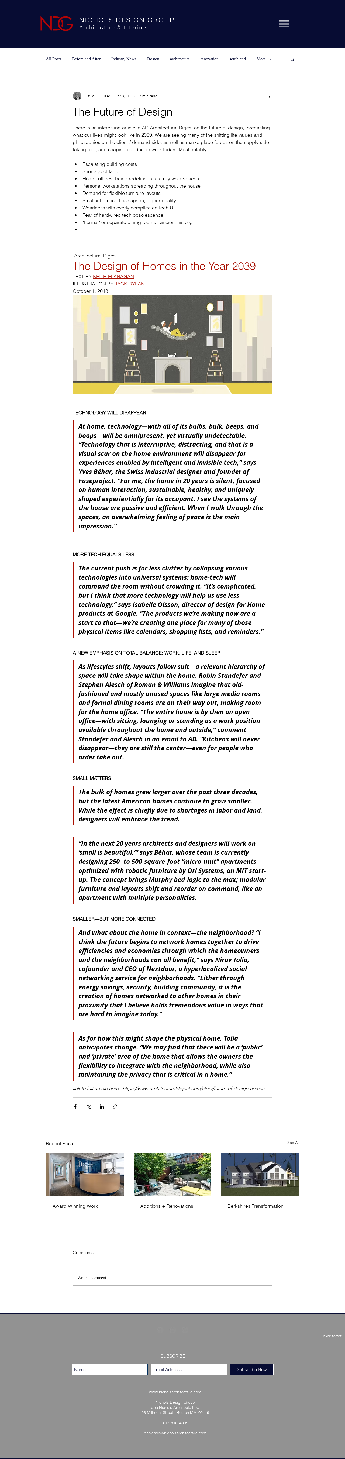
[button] (292, 59)
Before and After (86, 59)
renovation (210, 59)
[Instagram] (172, 1330)
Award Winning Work (75, 1206)
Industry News (123, 59)
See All (293, 1142)
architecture (180, 59)
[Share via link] (115, 1106)
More (261, 59)
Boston (153, 59)
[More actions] (269, 96)
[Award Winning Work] (85, 1174)
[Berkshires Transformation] (260, 1174)
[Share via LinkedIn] (101, 1106)
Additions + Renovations (166, 1206)
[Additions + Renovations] (173, 1174)
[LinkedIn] (185, 1330)
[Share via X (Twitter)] (88, 1106)
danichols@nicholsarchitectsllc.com (175, 1433)
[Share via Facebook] (75, 1106)
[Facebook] (160, 1330)
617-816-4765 (175, 1422)
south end (237, 59)
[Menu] (284, 23)
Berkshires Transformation (255, 1206)
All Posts (53, 59)
